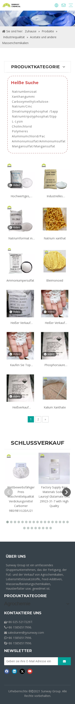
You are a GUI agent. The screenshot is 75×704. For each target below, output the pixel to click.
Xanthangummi (23, 97)
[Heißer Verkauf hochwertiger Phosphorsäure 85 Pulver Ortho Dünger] (55, 303)
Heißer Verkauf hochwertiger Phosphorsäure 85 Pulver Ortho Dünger (55, 323)
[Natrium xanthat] (55, 219)
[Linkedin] (14, 671)
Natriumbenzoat (24, 92)
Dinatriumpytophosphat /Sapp (35, 111)
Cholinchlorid (22, 126)
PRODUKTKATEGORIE (25, 596)
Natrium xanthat (55, 238)
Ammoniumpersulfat (20, 280)
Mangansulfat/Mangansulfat (33, 146)
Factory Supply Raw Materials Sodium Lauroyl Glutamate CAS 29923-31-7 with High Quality (54, 496)
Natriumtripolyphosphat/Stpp (34, 116)
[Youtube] (29, 671)
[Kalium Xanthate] (55, 388)
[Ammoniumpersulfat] (20, 261)
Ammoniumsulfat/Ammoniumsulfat (39, 141)
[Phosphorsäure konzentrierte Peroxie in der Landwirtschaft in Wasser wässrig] (55, 345)
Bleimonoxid (54, 280)
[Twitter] (22, 671)
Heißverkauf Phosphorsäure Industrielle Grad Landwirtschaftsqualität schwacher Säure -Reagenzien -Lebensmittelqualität (20, 407)
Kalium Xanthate (55, 407)
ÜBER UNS (16, 556)
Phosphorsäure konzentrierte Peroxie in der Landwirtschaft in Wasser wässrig (54, 365)
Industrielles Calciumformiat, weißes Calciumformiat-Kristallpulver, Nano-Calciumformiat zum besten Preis (54, 196)
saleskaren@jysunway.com (26, 632)
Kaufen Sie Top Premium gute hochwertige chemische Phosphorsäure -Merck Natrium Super (20, 365)
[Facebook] (6, 671)
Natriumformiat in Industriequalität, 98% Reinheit (20, 238)
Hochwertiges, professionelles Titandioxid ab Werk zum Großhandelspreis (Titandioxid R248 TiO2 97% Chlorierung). (20, 196)
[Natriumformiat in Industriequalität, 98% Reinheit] (20, 219)
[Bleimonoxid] (55, 261)
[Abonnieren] (64, 661)
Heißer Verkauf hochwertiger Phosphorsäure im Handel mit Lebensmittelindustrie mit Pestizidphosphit (20, 323)
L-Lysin (17, 121)
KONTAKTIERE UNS (22, 613)
